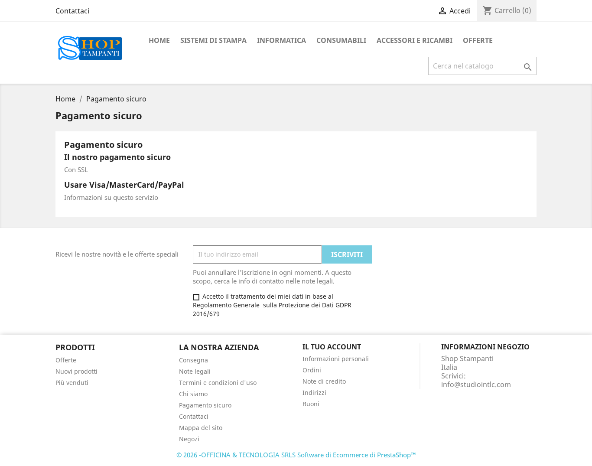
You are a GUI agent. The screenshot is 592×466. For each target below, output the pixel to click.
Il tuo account (332, 347)
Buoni (311, 404)
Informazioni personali (336, 359)
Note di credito (324, 381)
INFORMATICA (281, 40)
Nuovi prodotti (76, 371)
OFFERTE (478, 40)
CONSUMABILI (341, 40)
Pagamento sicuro (205, 405)
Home (159, 40)
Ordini (312, 370)
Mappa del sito (200, 428)
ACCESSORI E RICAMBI (414, 40)
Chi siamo (193, 394)
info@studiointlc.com (476, 384)
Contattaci (72, 11)
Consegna (193, 360)
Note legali (195, 371)
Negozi (189, 439)
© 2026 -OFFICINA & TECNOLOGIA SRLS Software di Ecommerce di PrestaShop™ (296, 454)
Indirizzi (314, 392)
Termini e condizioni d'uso (218, 382)
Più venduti (71, 382)
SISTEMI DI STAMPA (213, 40)
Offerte (65, 360)
